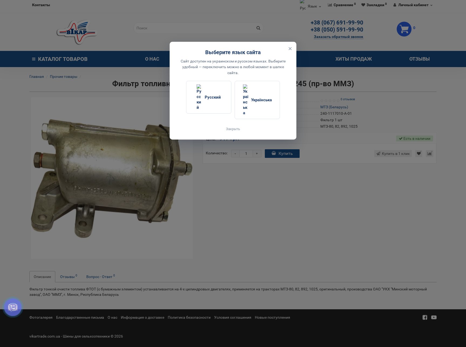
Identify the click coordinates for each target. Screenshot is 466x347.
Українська (261, 100)
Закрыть (233, 129)
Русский (213, 97)
